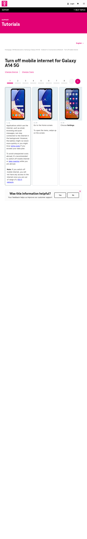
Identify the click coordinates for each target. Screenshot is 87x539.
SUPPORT (5, 10)
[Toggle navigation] (79, 9)
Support (5, 20)
